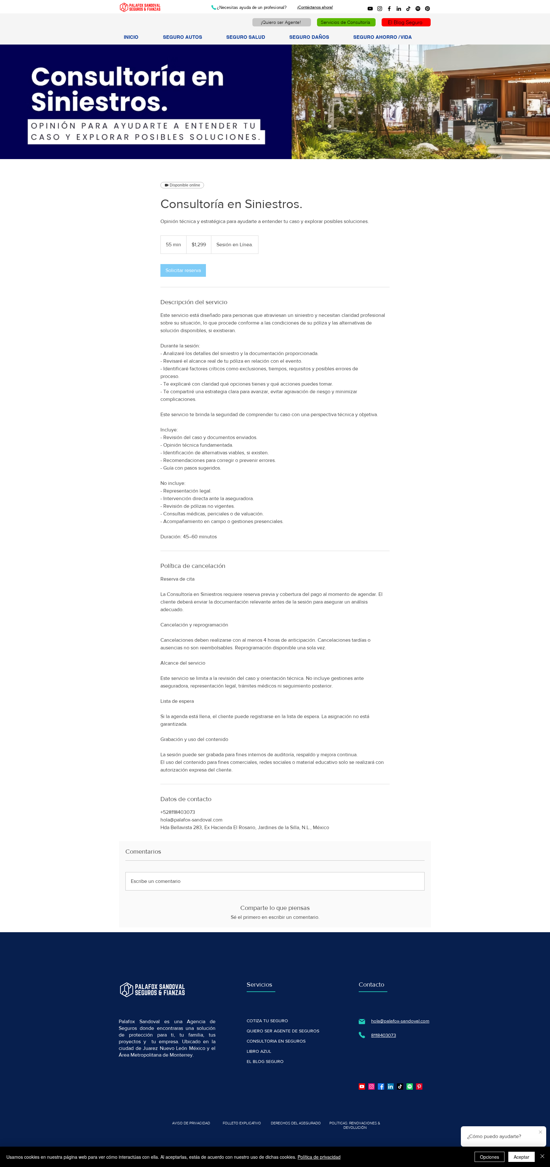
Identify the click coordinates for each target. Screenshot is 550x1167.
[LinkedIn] (399, 8)
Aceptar (521, 1157)
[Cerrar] (542, 1157)
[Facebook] (389, 8)
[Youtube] (362, 1086)
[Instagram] (380, 8)
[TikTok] (408, 8)
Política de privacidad (319, 1157)
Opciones (489, 1157)
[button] (189, 37)
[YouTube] (370, 8)
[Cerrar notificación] (540, 1132)
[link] (183, 270)
